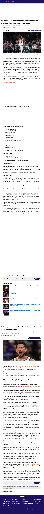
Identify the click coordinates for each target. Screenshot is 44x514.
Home (4, 318)
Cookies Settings (7, 505)
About (4, 499)
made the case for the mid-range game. (31, 386)
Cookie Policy (6, 503)
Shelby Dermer (6, 27)
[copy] (10, 30)
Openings (14, 499)
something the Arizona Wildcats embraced (16, 411)
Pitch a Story (15, 501)
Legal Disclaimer (16, 503)
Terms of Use (37, 501)
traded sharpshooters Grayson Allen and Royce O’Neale (22, 432)
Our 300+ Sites (37, 499)
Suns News (9, 491)
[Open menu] (3, 1)
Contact (23, 499)
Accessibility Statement (27, 503)
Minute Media (8, 508)
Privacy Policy (25, 501)
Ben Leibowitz (6, 335)
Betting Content (10, 318)
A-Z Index (36, 503)
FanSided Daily (6, 501)
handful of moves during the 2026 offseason (26, 366)
